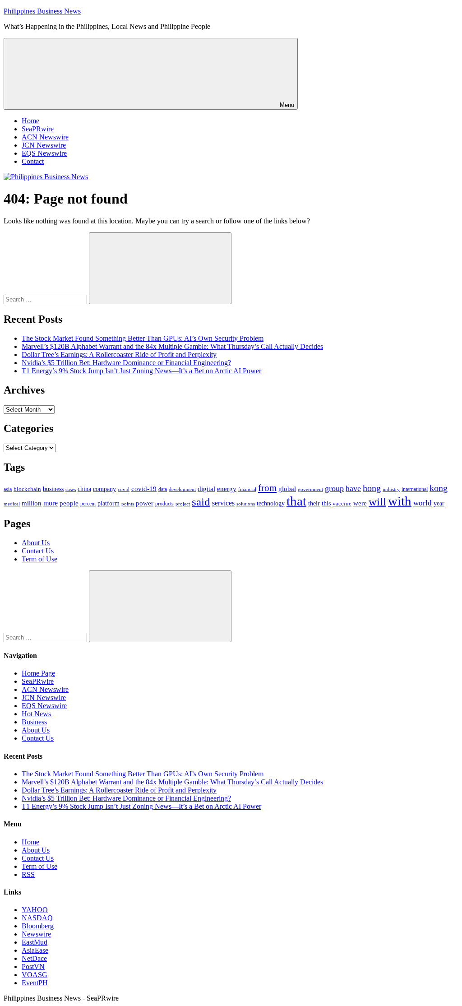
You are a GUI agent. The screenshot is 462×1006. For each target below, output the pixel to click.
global (287, 488)
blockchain (27, 489)
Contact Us (38, 551)
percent (88, 504)
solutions (245, 503)
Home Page (38, 673)
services (223, 503)
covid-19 (144, 488)
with (399, 501)
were (360, 503)
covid (123, 489)
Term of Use (39, 559)
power (144, 503)
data (162, 489)
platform (108, 503)
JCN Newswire (44, 145)
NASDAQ (37, 918)
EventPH (35, 983)
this (326, 503)
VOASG (34, 974)
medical (12, 503)
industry (391, 489)
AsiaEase (35, 950)
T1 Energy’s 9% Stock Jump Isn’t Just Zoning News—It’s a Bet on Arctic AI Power (141, 371)
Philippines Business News (42, 11)
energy (226, 488)
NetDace (34, 958)
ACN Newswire (45, 137)
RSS (28, 874)
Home (30, 121)
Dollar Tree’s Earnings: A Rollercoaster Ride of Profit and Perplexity (119, 354)
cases (70, 489)
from (267, 487)
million (32, 503)
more (50, 503)
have (353, 488)
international (415, 489)
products (164, 504)
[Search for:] (46, 299)
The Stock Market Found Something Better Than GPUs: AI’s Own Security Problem (142, 338)
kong (439, 488)
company (104, 489)
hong (372, 488)
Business (34, 722)
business (53, 488)
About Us (36, 543)
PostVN (33, 966)
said (201, 502)
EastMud (34, 942)
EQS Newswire (44, 153)
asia (8, 489)
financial (247, 489)
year (439, 503)
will (377, 502)
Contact (33, 161)
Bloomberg (38, 926)
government (310, 489)
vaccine (342, 503)
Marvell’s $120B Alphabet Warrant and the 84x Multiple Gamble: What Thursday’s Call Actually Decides (172, 346)
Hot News (36, 714)
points (127, 503)
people (69, 503)
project (183, 503)
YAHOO (35, 909)
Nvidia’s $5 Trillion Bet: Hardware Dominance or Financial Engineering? (126, 362)
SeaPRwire (38, 129)
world (422, 503)
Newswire (36, 934)
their (314, 503)
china (84, 489)
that (296, 501)
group (334, 488)
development (182, 489)
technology (271, 503)
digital (206, 488)
